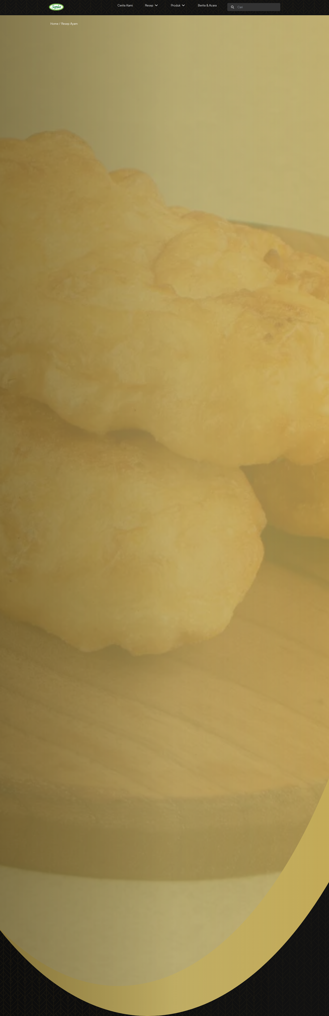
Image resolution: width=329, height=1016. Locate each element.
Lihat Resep (58, 539)
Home (54, 24)
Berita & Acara (207, 5)
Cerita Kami (125, 5)
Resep (149, 5)
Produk (175, 5)
